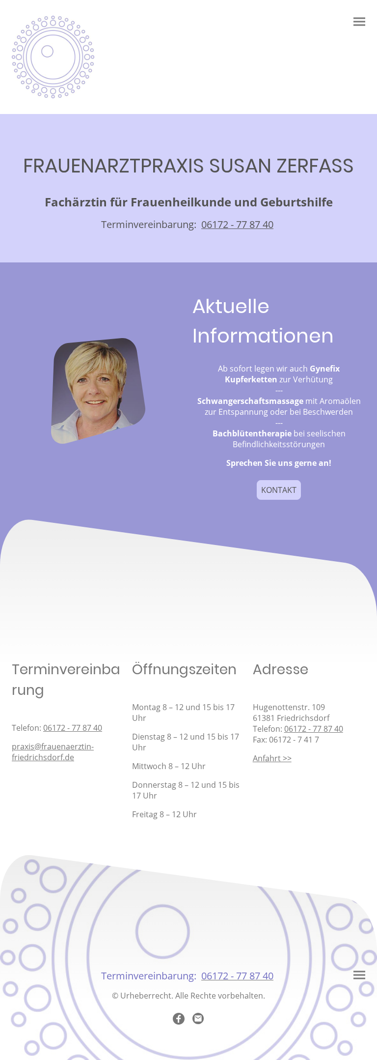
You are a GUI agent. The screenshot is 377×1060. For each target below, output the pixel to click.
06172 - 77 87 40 (72, 727)
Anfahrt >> (272, 758)
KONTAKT (278, 490)
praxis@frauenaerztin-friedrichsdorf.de (53, 752)
